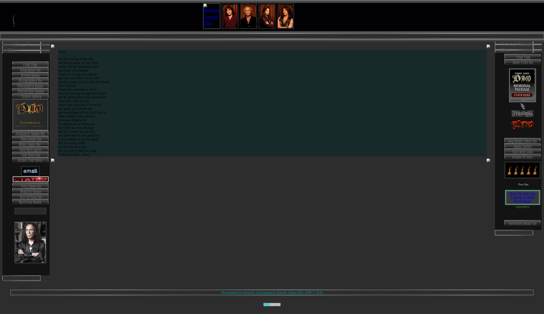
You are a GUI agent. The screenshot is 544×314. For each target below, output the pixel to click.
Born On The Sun (523, 193)
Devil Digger (523, 201)
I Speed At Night (523, 197)
